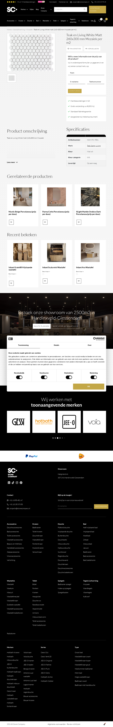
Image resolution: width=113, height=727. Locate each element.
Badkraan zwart (81, 681)
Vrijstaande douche (65, 531)
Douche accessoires (14, 527)
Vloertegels (87, 592)
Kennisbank (53, 2)
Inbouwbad (87, 544)
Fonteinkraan (37, 544)
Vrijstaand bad (88, 531)
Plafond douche (64, 527)
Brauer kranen (29, 700)
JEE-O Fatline (46, 665)
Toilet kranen (37, 531)
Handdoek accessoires (15, 548)
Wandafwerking (19, 29)
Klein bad (78, 673)
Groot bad (79, 652)
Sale (92, 21)
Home (9, 29)
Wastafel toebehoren (15, 613)
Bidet (34, 584)
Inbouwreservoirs (39, 617)
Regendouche (63, 556)
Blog (37, 9)
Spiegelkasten (63, 592)
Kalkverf (86, 596)
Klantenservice (63, 2)
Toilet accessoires (13, 536)
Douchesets (62, 540)
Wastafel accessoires (15, 540)
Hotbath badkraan (14, 672)
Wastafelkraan (37, 540)
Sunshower (62, 552)
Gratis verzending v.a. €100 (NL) (83, 106)
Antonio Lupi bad (30, 680)
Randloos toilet (38, 605)
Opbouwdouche (64, 548)
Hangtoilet (36, 596)
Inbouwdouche (63, 544)
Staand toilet (37, 609)
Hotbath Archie (47, 677)
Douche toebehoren (65, 572)
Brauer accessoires (31, 696)
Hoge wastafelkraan (82, 677)
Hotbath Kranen (13, 652)
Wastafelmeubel (13, 596)
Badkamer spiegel (64, 584)
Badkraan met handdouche (85, 685)
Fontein (35, 588)
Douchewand (63, 560)
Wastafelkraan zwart (82, 656)
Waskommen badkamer (84, 669)
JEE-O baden (28, 665)
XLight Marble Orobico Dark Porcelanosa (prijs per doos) (88, 213)
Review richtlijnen (73, 724)
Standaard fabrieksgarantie (81, 111)
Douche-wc (36, 601)
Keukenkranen (38, 548)
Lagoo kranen (29, 684)
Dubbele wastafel (13, 605)
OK (88, 386)
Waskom (10, 588)
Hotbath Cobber (47, 681)
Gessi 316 (44, 652)
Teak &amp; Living (94, 146)
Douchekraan (37, 536)
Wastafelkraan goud (82, 665)
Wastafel (10, 584)
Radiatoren (85, 21)
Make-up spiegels (64, 588)
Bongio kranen (29, 669)
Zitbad (85, 540)
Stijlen (32, 9)
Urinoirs (35, 613)
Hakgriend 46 (71, 476)
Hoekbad (86, 536)
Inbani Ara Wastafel (84, 267)
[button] (53, 438)
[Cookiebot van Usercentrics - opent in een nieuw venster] (95, 338)
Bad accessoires (13, 531)
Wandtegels (87, 588)
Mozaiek (29, 29)
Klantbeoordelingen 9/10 (80, 101)
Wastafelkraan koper (83, 661)
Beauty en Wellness (14, 544)
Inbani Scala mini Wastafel (53, 267)
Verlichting (11, 560)
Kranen (35, 592)
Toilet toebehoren (39, 625)
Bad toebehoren (89, 560)
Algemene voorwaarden (57, 724)
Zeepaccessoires (13, 552)
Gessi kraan (11, 691)
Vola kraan (27, 652)
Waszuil (10, 592)
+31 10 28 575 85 (100, 2)
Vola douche (28, 656)
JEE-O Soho (45, 673)
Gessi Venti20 (46, 656)
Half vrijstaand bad (90, 527)
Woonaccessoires (13, 556)
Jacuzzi (86, 548)
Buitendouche (63, 536)
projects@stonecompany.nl (81, 2)
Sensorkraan (37, 552)
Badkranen (36, 527)
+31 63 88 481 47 (16, 500)
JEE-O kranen (29, 661)
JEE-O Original (46, 661)
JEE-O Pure (45, 669)
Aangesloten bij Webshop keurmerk (84, 117)
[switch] (44, 377)
